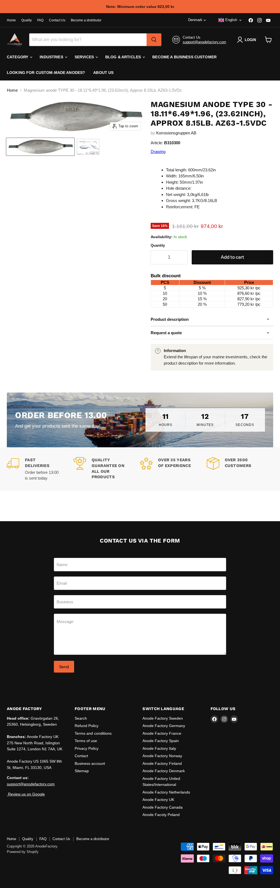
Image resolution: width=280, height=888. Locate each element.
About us (103, 72)
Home (11, 20)
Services (85, 57)
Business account (90, 763)
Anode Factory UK (158, 799)
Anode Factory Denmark (163, 771)
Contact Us (57, 20)
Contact (81, 756)
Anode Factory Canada (162, 807)
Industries (52, 57)
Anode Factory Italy (159, 748)
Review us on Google (26, 794)
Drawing (158, 151)
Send (64, 666)
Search (81, 718)
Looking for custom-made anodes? (46, 72)
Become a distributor (86, 20)
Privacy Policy (86, 748)
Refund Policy (86, 725)
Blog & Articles (123, 57)
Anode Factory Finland (162, 763)
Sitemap (82, 771)
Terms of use (86, 741)
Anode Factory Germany (163, 725)
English (231, 20)
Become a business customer (184, 57)
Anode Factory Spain (160, 741)
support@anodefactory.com (204, 42)
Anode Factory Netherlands (166, 792)
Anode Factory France (161, 733)
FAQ (40, 20)
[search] (154, 39)
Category (18, 57)
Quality (26, 20)
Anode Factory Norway (162, 756)
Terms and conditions (93, 733)
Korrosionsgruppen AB (176, 133)
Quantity (158, 245)
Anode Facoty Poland (161, 814)
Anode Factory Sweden (162, 718)
